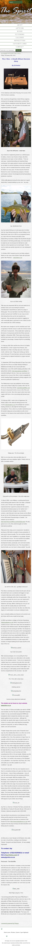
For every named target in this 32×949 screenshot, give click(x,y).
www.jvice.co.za (6, 705)
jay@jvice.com (11, 855)
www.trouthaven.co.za (7, 622)
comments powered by (10, 923)
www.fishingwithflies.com (23, 387)
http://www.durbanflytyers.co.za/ (19, 821)
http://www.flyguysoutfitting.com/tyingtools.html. (13, 521)
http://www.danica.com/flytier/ (19, 371)
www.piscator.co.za (10, 404)
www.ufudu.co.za (17, 257)
